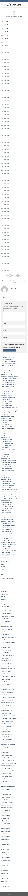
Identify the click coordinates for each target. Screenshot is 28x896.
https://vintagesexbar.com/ (8, 525)
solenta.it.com (4, 878)
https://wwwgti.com (6, 647)
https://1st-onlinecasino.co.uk (9, 697)
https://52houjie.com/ (6, 468)
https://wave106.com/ (7, 540)
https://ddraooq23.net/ (7, 502)
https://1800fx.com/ (6, 538)
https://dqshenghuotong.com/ (9, 498)
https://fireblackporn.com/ (8, 483)
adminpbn (20, 16)
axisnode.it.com (5, 820)
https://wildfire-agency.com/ (8, 460)
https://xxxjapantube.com (7, 655)
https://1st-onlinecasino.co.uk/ (9, 363)
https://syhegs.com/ (6, 435)
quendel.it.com (5, 849)
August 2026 (4, 594)
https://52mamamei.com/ (7, 523)
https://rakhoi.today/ (6, 401)
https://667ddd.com (6, 684)
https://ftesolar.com (6, 794)
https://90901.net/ (6, 466)
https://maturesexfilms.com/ (8, 428)
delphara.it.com (5, 844)
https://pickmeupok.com (7, 681)
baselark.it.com (5, 868)
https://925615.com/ (6, 477)
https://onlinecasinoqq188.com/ (9, 376)
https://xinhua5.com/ (6, 432)
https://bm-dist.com (6, 781)
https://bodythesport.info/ (8, 416)
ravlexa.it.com (4, 870)
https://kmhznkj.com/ (6, 514)
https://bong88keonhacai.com (9, 757)
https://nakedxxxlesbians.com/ (9, 489)
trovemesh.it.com (5, 862)
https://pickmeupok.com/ (7, 554)
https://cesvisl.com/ (6, 418)
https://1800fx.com (6, 645)
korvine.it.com (4, 873)
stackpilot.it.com (5, 815)
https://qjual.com (5, 778)
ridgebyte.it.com (5, 855)
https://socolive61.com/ (7, 399)
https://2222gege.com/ (7, 531)
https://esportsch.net (6, 765)
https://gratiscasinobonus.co (8, 705)
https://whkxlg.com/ (6, 479)
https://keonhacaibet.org (7, 760)
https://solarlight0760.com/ (8, 542)
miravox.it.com (5, 876)
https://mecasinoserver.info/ (8, 382)
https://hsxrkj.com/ (6, 510)
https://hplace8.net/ (6, 464)
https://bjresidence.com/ (7, 517)
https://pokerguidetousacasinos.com (10, 718)
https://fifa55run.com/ (7, 519)
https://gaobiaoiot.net (6, 629)
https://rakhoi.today (6, 750)
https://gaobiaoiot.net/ (7, 516)
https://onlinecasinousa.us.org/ (9, 361)
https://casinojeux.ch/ (6, 374)
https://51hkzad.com (6, 624)
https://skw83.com (6, 687)
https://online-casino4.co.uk (8, 689)
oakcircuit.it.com (5, 857)
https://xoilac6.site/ (6, 388)
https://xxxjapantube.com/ (8, 535)
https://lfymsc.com (6, 805)
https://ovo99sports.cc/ (7, 414)
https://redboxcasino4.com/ (8, 367)
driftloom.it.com (5, 818)
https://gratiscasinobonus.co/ (8, 369)
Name (4, 323)
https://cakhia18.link (6, 755)
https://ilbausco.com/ (6, 439)
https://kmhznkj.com (6, 626)
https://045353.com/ (6, 527)
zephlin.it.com (4, 881)
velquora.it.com (5, 839)
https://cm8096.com (6, 799)
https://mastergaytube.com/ (8, 485)
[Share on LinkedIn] (20, 275)
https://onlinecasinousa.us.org (9, 694)
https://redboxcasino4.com (8, 702)
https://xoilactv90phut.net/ (8, 397)
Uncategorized (14, 10)
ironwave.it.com (5, 826)
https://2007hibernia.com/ (8, 454)
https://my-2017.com (6, 784)
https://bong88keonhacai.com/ (9, 407)
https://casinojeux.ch (6, 713)
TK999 (3, 564)
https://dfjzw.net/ (5, 458)
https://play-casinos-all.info (8, 700)
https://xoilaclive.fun (6, 739)
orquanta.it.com (5, 886)
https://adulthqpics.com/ (7, 451)
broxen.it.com (4, 847)
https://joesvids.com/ (6, 472)
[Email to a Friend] (15, 275)
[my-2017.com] (14, 4)
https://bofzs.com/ (6, 537)
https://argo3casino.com (7, 729)
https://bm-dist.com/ (6, 424)
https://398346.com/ (6, 500)
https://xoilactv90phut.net (8, 744)
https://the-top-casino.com (8, 721)
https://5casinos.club (6, 710)
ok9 (2, 574)
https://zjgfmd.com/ (6, 552)
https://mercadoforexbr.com (8, 637)
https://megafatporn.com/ (7, 470)
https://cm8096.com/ (6, 437)
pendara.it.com (5, 852)
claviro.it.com (4, 865)
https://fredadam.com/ (7, 443)
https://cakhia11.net (6, 752)
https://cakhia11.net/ (6, 403)
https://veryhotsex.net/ (7, 453)
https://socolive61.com (7, 747)
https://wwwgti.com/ (6, 529)
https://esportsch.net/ (6, 412)
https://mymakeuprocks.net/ (8, 544)
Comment (5, 310)
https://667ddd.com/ (6, 556)
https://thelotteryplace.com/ (8, 550)
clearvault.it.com (5, 836)
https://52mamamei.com (7, 639)
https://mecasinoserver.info (8, 723)
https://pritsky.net (5, 810)
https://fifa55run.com (6, 634)
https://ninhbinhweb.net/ (7, 506)
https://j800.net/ (5, 447)
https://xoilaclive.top (6, 734)
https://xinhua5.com (6, 792)
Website (5, 337)
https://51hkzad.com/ (6, 512)
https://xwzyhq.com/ (6, 481)
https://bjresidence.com (7, 631)
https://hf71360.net (6, 618)
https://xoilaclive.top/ (6, 390)
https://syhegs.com (6, 797)
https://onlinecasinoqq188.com (9, 715)
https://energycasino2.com (8, 692)
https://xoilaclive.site (6, 742)
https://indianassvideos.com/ (8, 462)
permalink (14, 282)
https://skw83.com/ (6, 558)
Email (4, 330)
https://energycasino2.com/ (8, 359)
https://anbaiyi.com (6, 671)
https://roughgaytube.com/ (8, 456)
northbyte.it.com (5, 834)
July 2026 (3, 597)
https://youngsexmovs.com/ (8, 496)
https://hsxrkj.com (6, 621)
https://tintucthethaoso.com (8, 813)
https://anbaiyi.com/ (6, 546)
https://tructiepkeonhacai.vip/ (9, 411)
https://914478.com (6, 789)
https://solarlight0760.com (8, 666)
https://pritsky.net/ (6, 445)
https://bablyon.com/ (6, 420)
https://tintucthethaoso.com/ (8, 449)
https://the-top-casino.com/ (8, 380)
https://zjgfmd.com (6, 679)
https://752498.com (6, 653)
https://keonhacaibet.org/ (7, 409)
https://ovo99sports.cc (7, 768)
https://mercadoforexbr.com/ (8, 521)
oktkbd (3, 569)
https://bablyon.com (6, 776)
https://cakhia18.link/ (6, 405)
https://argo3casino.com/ (7, 386)
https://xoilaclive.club (6, 736)
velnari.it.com (4, 889)
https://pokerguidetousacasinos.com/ (10, 378)
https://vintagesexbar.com (8, 642)
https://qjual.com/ (5, 422)
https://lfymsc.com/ (6, 441)
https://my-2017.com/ (6, 426)
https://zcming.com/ (6, 475)
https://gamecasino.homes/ (8, 370)
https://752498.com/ (6, 533)
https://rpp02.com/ (6, 548)
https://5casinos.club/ (6, 372)
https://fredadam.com (6, 807)
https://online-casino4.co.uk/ (8, 357)
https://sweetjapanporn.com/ (8, 474)
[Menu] (2, 5)
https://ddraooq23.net (7, 611)
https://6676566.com (6, 613)
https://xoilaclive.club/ (7, 391)
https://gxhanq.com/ (6, 494)
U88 (26, 297)
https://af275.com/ (6, 487)
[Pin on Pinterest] (18, 275)
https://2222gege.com (6, 650)
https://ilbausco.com (6, 802)
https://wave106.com (6, 663)
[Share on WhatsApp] (7, 275)
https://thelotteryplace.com (8, 676)
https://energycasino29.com (8, 726)
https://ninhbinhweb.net (7, 616)
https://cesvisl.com (6, 773)
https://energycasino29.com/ (8, 384)
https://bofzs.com (5, 658)
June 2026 (3, 599)
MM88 (6, 21)
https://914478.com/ (6, 430)
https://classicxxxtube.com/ (8, 493)
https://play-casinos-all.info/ (8, 365)
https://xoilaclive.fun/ (6, 393)
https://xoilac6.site (6, 731)
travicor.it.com (4, 883)
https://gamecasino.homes (8, 708)
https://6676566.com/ (7, 504)
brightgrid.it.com (5, 823)
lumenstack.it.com (5, 860)
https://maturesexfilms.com (8, 786)
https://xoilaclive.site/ (6, 395)
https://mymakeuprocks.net (8, 668)
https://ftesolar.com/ (6, 433)
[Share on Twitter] (12, 275)
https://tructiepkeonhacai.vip (8, 763)
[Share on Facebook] (10, 275)
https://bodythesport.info (7, 771)
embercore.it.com (5, 828)
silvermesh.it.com (5, 831)
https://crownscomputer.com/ (8, 491)
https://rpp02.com (5, 673)
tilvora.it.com (4, 841)
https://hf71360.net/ (6, 508)
